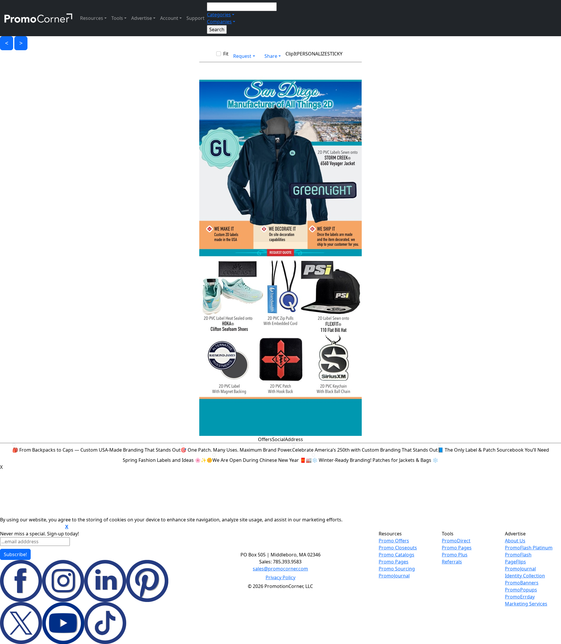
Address (294, 439)
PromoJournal (394, 575)
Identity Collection (525, 575)
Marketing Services (526, 604)
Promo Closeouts (398, 547)
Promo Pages (393, 561)
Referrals (452, 561)
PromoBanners (522, 582)
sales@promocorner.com (280, 568)
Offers (265, 439)
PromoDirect (456, 540)
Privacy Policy (280, 577)
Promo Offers (394, 540)
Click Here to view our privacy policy (32, 527)
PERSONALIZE (312, 54)
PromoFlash (518, 554)
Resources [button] (91, 18)
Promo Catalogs (396, 554)
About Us (515, 540)
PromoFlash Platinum (529, 547)
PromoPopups (521, 589)
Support (195, 18)
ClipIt (291, 54)
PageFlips (515, 561)
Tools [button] (117, 18)
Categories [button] (219, 14)
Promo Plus (455, 554)
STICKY (334, 54)
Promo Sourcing (397, 568)
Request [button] (242, 56)
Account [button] (169, 18)
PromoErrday (520, 596)
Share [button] (270, 56)
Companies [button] (219, 21)
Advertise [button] (141, 18)
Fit (225, 54)
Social (278, 439)
